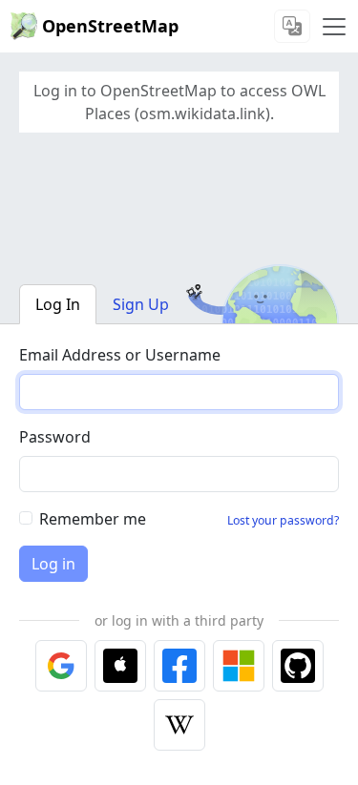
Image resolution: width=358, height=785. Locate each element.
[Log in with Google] (61, 666)
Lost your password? (283, 520)
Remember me (92, 518)
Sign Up (141, 304)
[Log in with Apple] (120, 666)
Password (55, 436)
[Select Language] (292, 26)
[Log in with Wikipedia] (179, 725)
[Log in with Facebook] (179, 666)
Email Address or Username (120, 354)
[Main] (334, 26)
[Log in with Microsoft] (238, 666)
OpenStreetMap (110, 25)
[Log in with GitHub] (298, 666)
